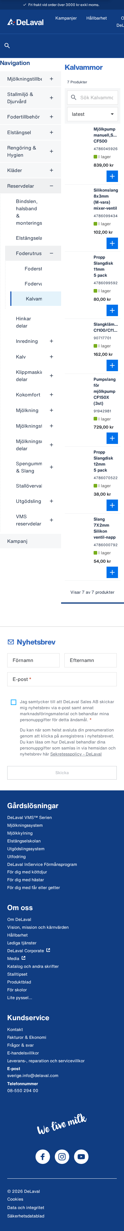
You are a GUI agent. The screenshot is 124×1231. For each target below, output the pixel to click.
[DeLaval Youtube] (81, 1156)
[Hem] (25, 22)
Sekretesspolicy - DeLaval (76, 754)
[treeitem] (35, 298)
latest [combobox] (78, 114)
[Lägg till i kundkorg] (112, 176)
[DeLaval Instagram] (62, 1156)
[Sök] (7, 45)
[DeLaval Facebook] (42, 1156)
